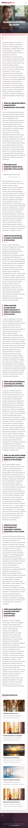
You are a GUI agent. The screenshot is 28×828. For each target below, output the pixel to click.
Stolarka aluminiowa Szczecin (11, 780)
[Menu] (25, 2)
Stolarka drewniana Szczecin (11, 802)
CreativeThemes (15, 825)
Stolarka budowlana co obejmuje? (12, 735)
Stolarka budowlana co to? (10, 713)
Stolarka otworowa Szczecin (11, 757)
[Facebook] (2, 815)
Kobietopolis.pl (8, 3)
